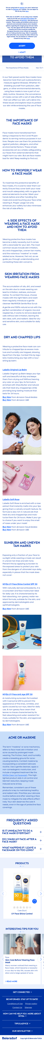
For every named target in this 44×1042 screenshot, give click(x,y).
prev (3, 894)
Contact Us (17, 1007)
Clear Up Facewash (15, 775)
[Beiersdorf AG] (9, 1038)
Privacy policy (31, 1004)
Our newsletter (21, 1031)
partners (24, 20)
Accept (22, 46)
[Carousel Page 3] (23, 866)
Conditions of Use (15, 1004)
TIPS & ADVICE (22, 1024)
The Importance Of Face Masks (17, 68)
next (41, 894)
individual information (27, 18)
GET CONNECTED (21, 992)
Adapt (23, 52)
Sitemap (28, 1007)
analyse (22, 7)
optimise (16, 9)
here (26, 11)
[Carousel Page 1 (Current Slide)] (20, 866)
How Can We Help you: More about (22, 1015)
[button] (34, 901)
